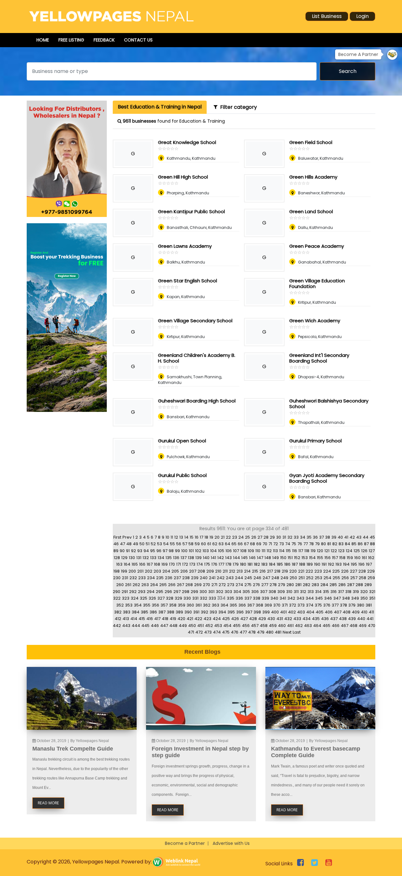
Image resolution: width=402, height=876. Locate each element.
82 (334, 544)
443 (126, 626)
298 (185, 592)
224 (327, 571)
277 (264, 585)
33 (296, 537)
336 (239, 598)
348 (346, 598)
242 (221, 578)
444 (136, 626)
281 (298, 585)
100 (184, 551)
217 (270, 571)
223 (318, 571)
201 (140, 571)
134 (161, 558)
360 (190, 605)
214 (247, 571)
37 (321, 537)
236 (168, 578)
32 (289, 537)
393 (213, 612)
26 (253, 537)
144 (236, 558)
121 (326, 551)
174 (200, 564)
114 (282, 551)
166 (142, 564)
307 (263, 592)
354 (138, 605)
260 (120, 585)
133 (153, 558)
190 (317, 564)
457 (254, 626)
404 (310, 612)
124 (349, 551)
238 (186, 578)
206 (184, 571)
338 (256, 598)
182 (257, 564)
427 (244, 619)
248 (275, 578)
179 (236, 564)
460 (282, 626)
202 (148, 571)
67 (246, 544)
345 (319, 598)
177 (221, 564)
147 (260, 558)
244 (239, 578)
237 (177, 578)
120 (320, 551)
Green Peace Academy (316, 246)
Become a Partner (185, 843)
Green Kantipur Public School (191, 211)
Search (347, 71)
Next (287, 632)
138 (191, 558)
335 (230, 598)
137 (184, 558)
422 (198, 619)
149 (275, 558)
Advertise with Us (231, 843)
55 (172, 544)
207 (192, 571)
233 (142, 578)
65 (233, 544)
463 (308, 626)
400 (275, 612)
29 (272, 537)
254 (327, 578)
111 (263, 551)
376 (326, 605)
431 (279, 619)
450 (192, 626)
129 (124, 558)
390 (188, 612)
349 (355, 598)
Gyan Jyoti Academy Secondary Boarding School (326, 478)
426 (235, 619)
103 (206, 551)
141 (213, 558)
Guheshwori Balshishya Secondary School (328, 403)
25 (247, 537)
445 (145, 626)
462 (299, 626)
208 (201, 571)
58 (190, 544)
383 (126, 612)
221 (301, 571)
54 (166, 544)
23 (234, 537)
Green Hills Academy (313, 177)
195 (354, 564)
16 (196, 537)
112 (269, 551)
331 (195, 598)
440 (361, 619)
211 (225, 571)
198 (116, 571)
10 (167, 537)
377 (335, 605)
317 (341, 592)
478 (252, 632)
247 (266, 578)
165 (135, 564)
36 (315, 537)
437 (334, 619)
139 (198, 558)
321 (372, 592)
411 (371, 612)
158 (342, 558)
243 (230, 578)
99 (177, 551)
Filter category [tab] (237, 107)
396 (240, 612)
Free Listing (71, 40)
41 (346, 537)
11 (172, 537)
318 (348, 592)
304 (237, 592)
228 (362, 571)
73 (281, 544)
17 (201, 537)
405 (319, 612)
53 (159, 544)
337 (248, 598)
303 (228, 592)
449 (183, 626)
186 (287, 564)
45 (372, 537)
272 (222, 585)
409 (356, 612)
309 (281, 592)
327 (161, 598)
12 (176, 537)
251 (301, 578)
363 (215, 605)
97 (165, 551)
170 (172, 564)
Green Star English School (187, 280)
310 (289, 592)
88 (372, 544)
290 (116, 592)
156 (327, 558)
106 (228, 551)
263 (145, 585)
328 (169, 598)
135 (169, 558)
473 (208, 632)
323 (125, 598)
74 (287, 544)
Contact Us (138, 40)
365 (233, 605)
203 (157, 571)
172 (185, 564)
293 (141, 592)
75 (293, 544)
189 (310, 564)
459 (273, 626)
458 (264, 626)
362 (206, 605)
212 (232, 571)
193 (338, 564)
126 (364, 551)
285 (333, 585)
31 (284, 537)
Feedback (104, 40)
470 (371, 626)
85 (353, 544)
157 (335, 558)
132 (146, 558)
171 (178, 564)
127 (372, 551)
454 (227, 626)
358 (173, 605)
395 (231, 612)
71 (270, 544)
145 (244, 558)
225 (336, 571)
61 (209, 544)
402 (292, 612)
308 (272, 592)
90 (122, 551)
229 (371, 571)
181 (250, 564)
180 (243, 564)
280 (290, 585)
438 (343, 619)
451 (200, 626)
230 (117, 578)
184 (272, 564)
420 (181, 619)
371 (285, 605)
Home (42, 40)
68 (252, 544)
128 (117, 558)
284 (324, 585)
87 (366, 544)
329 (178, 598)
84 (347, 544)
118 (306, 551)
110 (257, 551)
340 (274, 598)
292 (133, 592)
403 (301, 612)
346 (328, 598)
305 (246, 592)
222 (309, 571)
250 (293, 578)
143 (228, 558)
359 (181, 605)
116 (294, 551)
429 (262, 619)
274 (239, 585)
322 (117, 598)
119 (313, 551)
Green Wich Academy (314, 320)
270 (206, 585)
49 (135, 544)
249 (284, 578)
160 (357, 558)
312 (303, 592)
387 (162, 612)
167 (150, 564)
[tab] (160, 107)
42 (352, 537)
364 (224, 605)
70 (265, 544)
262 (136, 585)
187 (295, 564)
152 (297, 558)
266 (172, 585)
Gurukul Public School (182, 475)
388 (170, 612)
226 (345, 571)
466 (336, 626)
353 (129, 605)
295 (159, 592)
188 (302, 564)
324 (135, 598)
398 (257, 612)
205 (175, 571)
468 (353, 626)
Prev (127, 537)
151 (290, 558)
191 (324, 564)
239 (194, 578)
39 (333, 537)
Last (297, 632)
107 (236, 551)
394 (222, 612)
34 (302, 537)
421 (190, 619)
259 (371, 578)
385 (144, 612)
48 (129, 544)
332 (203, 598)
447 (164, 626)
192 (331, 564)
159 (350, 558)
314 (318, 592)
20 (217, 537)
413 (125, 619)
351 (372, 598)
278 (273, 585)
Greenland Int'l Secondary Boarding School (319, 358)
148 (267, 558)
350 (364, 598)
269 (198, 585)
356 (155, 605)
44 (365, 537)
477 (243, 632)
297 (177, 592)
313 (310, 592)
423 (207, 619)
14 (186, 537)
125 (357, 551)
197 (369, 564)
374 (309, 605)
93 (139, 551)
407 (337, 612)
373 (301, 605)
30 (278, 537)
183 (264, 564)
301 (211, 592)
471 (191, 632)
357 (164, 605)
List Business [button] (327, 16)
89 (115, 551)
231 (125, 578)
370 (276, 605)
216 (262, 571)
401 (283, 612)
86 (360, 544)
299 (194, 592)
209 (210, 571)
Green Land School (311, 211)
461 (290, 626)
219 (285, 571)
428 (253, 619)
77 (305, 544)
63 (221, 544)
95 (152, 551)
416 (149, 619)
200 (132, 571)
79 (317, 544)
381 (369, 605)
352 (120, 605)
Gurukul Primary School (315, 440)
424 (217, 619)
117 (300, 551)
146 (252, 558)
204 (166, 571)
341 (283, 598)
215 (255, 571)
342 (291, 598)
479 (260, 632)
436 (325, 619)
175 (207, 564)
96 (158, 551)
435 (316, 619)
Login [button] (362, 16)
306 (255, 592)
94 (146, 551)
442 (117, 626)
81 (329, 544)
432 (288, 619)
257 (353, 578)
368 (259, 605)
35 (309, 537)
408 (346, 612)
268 (189, 585)
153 (305, 558)
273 (230, 585)
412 (118, 619)
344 (310, 598)
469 (363, 626)
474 (217, 632)
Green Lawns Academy (185, 246)
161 (364, 558)
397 (248, 612)
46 (116, 544)
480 (270, 632)
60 (203, 544)
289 (368, 585)
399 (266, 612)
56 (178, 544)
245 (248, 578)
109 (251, 551)
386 (153, 612)
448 (173, 626)
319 (356, 592)
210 (218, 571)
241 (212, 578)
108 (243, 551)
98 (171, 551)
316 (333, 592)
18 (206, 537)
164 (127, 564)
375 (318, 605)
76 (299, 544)
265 (163, 585)
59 (197, 544)
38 (327, 537)
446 (155, 626)
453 (218, 626)
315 (326, 592)
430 (271, 619)
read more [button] (48, 803)
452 (209, 626)
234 (151, 578)
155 (320, 558)
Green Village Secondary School (195, 320)
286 (342, 585)
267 (180, 585)
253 (318, 578)
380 (360, 605)
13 (181, 537)
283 (315, 585)
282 (306, 585)
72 (275, 544)
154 (312, 558)
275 (248, 585)
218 (277, 571)
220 (293, 571)
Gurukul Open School (182, 440)
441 (370, 619)
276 (256, 585)
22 (228, 537)
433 (297, 619)
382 (118, 612)
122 (334, 551)
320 (364, 592)
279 (281, 585)
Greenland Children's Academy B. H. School (196, 358)
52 (153, 544)
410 (364, 612)
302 (219, 592)
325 (143, 598)
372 (292, 605)
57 (184, 544)
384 (135, 612)
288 (359, 585)
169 (164, 564)
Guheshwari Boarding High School (197, 400)
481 (278, 632)
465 (326, 626)
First (117, 537)
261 (128, 585)
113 (275, 551)
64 (227, 544)
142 (220, 558)
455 (237, 626)
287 (350, 585)
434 (306, 619)
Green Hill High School (183, 177)
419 (173, 619)
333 (212, 598)
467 (344, 626)
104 (213, 551)
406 (329, 612)
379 (352, 605)
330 (187, 598)
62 (214, 544)
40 (340, 537)
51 (147, 544)
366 (242, 605)
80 (323, 544)
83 (341, 544)
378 (343, 605)
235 (160, 578)
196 (361, 564)
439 (352, 619)
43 (358, 537)
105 (221, 551)
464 (317, 626)
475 (226, 632)
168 (157, 564)
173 (192, 564)
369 (268, 605)
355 (146, 605)
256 (345, 578)
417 (157, 619)
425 (226, 619)
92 (133, 551)
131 (138, 558)
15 (191, 537)
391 (196, 612)
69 (258, 544)
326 (152, 598)
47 (122, 544)
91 (128, 551)
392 (204, 612)
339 (265, 598)
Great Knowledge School (187, 142)
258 (362, 578)
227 (353, 571)
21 (223, 537)
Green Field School (310, 142)
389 (179, 612)
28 (266, 537)
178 (228, 564)
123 (341, 551)
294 (151, 592)
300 (203, 592)
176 (214, 564)
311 (296, 592)
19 (211, 537)
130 (132, 558)
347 (337, 598)
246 (257, 578)
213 (239, 571)
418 (165, 619)
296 (168, 592)
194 (346, 564)
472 (199, 632)
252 (309, 578)
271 (214, 585)
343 (300, 598)
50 (141, 544)
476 (234, 632)
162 (371, 558)
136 (176, 558)
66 (240, 544)
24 (241, 537)
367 (250, 605)
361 (198, 605)
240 (204, 578)
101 (191, 551)
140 (206, 558)
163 (119, 564)
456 (246, 626)
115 (288, 551)
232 (133, 578)
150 (283, 558)
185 (280, 564)
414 (133, 619)
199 (124, 571)
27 (260, 537)
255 (336, 578)
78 (311, 544)
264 (154, 585)
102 (198, 551)
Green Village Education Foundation (317, 283)
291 (125, 592)
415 (142, 619)
